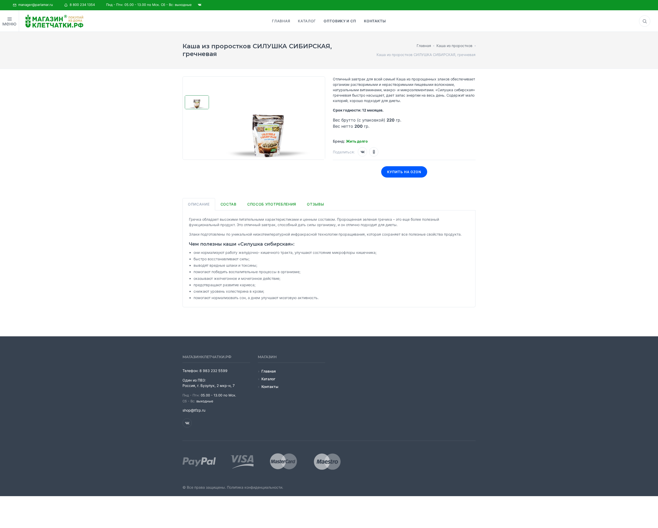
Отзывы (315, 204)
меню (9, 24)
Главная (268, 371)
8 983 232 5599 (213, 370)
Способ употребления (271, 204)
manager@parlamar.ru (34, 5)
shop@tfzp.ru (193, 410)
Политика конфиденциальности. (255, 487)
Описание (199, 204)
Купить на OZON (404, 172)
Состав (228, 204)
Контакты (269, 386)
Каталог (268, 379)
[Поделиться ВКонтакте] (362, 151)
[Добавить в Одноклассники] (373, 151)
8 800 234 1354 (81, 5)
